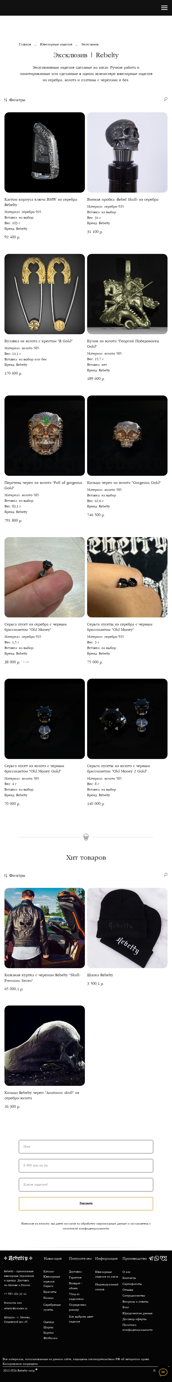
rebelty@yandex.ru (15, 1308)
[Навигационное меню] (164, 8)
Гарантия (75, 1277)
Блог (126, 1307)
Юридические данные (138, 1313)
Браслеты (49, 1292)
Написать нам (13, 1303)
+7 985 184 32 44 (15, 1294)
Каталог (48, 1271)
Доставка (75, 1272)
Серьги (48, 1286)
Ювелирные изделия (56, 44)
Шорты (48, 1327)
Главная (25, 44)
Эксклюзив (90, 44)
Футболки (50, 1338)
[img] (151, 1258)
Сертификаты (132, 1284)
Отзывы (128, 1290)
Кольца (48, 1298)
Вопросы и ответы (135, 1301)
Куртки (48, 1333)
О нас (126, 1272)
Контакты (129, 1278)
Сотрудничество (134, 1295)
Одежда (48, 1322)
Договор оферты (134, 1319)
